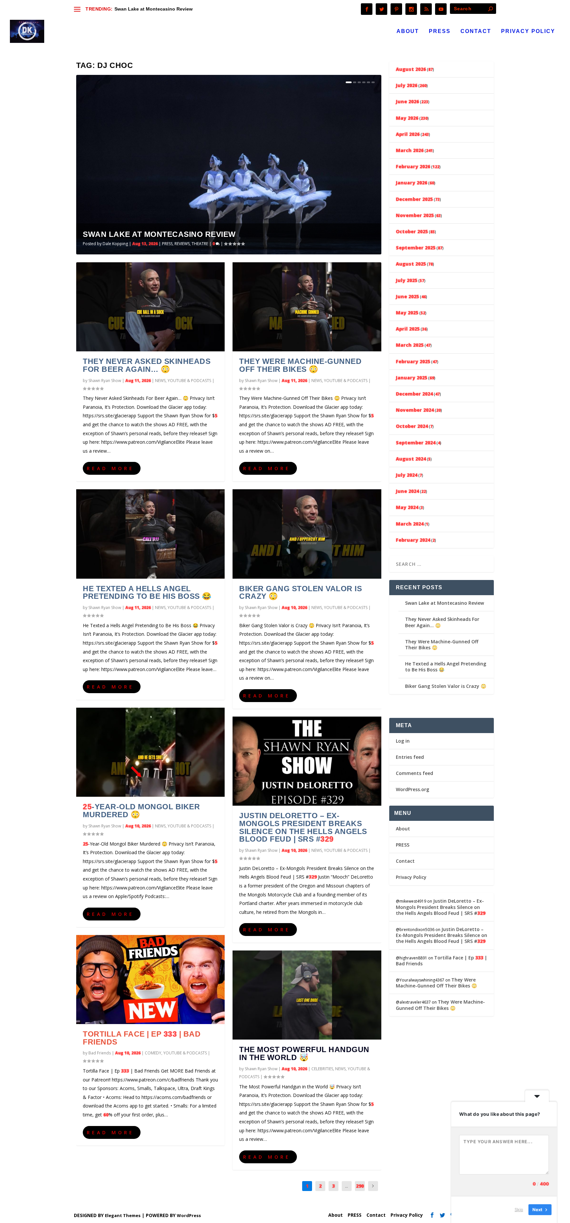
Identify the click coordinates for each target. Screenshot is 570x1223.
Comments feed (414, 773)
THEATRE (200, 243)
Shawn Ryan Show (104, 380)
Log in (403, 741)
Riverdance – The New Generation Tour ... (181, 9)
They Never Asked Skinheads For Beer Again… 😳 (146, 365)
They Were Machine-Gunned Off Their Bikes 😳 (300, 365)
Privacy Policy (528, 31)
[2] (354, 82)
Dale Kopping (115, 243)
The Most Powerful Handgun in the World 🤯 (304, 1053)
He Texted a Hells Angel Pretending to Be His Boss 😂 (147, 592)
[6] (373, 82)
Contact (475, 31)
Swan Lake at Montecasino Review (159, 234)
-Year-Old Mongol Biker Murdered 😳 (141, 810)
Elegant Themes (123, 1215)
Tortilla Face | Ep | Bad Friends (142, 1038)
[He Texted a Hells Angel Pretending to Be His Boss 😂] (150, 533)
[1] (349, 82)
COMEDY (153, 1053)
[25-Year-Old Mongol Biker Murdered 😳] (150, 752)
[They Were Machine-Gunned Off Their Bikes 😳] (307, 306)
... (346, 1186)
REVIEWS (182, 243)
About (407, 31)
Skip (519, 1209)
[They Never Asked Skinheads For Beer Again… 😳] (150, 306)
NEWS (160, 380)
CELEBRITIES (322, 1069)
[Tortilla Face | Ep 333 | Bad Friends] (150, 979)
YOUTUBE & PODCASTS (189, 380)
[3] (359, 82)
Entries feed (410, 757)
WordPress (189, 1215)
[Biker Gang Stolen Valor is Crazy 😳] (307, 533)
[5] (368, 82)
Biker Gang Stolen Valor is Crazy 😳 (300, 592)
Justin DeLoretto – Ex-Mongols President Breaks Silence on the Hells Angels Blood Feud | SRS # (303, 827)
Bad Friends (99, 1053)
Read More (110, 468)
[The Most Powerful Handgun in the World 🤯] (307, 995)
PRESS (440, 31)
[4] (363, 82)
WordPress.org (412, 789)
